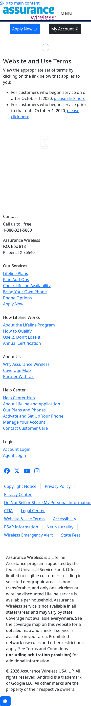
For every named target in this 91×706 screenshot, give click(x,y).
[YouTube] (27, 471)
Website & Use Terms (24, 519)
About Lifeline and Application (31, 404)
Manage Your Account (24, 422)
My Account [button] (63, 29)
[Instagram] (36, 471)
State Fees (71, 535)
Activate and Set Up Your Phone (33, 416)
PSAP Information (21, 527)
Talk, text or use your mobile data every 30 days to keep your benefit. (46, 174)
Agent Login (14, 455)
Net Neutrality (60, 527)
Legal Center (33, 510)
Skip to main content (20, 3)
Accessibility (64, 519)
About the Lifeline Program (29, 325)
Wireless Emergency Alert (28, 535)
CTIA (8, 510)
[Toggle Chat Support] (5, 701)
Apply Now (23, 29)
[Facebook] (7, 471)
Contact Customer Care (25, 428)
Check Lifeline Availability (27, 285)
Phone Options (17, 298)
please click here (69, 98)
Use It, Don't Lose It (21, 337)
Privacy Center (18, 494)
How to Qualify (17, 331)
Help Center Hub (19, 398)
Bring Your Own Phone (25, 292)
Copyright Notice (20, 486)
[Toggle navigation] (80, 13)
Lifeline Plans (15, 273)
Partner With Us (18, 376)
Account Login (16, 449)
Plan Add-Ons (16, 279)
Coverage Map (17, 370)
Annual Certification (22, 343)
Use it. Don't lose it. (45, 154)
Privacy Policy (58, 486)
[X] (17, 471)
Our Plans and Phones (24, 410)
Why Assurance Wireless (26, 364)
